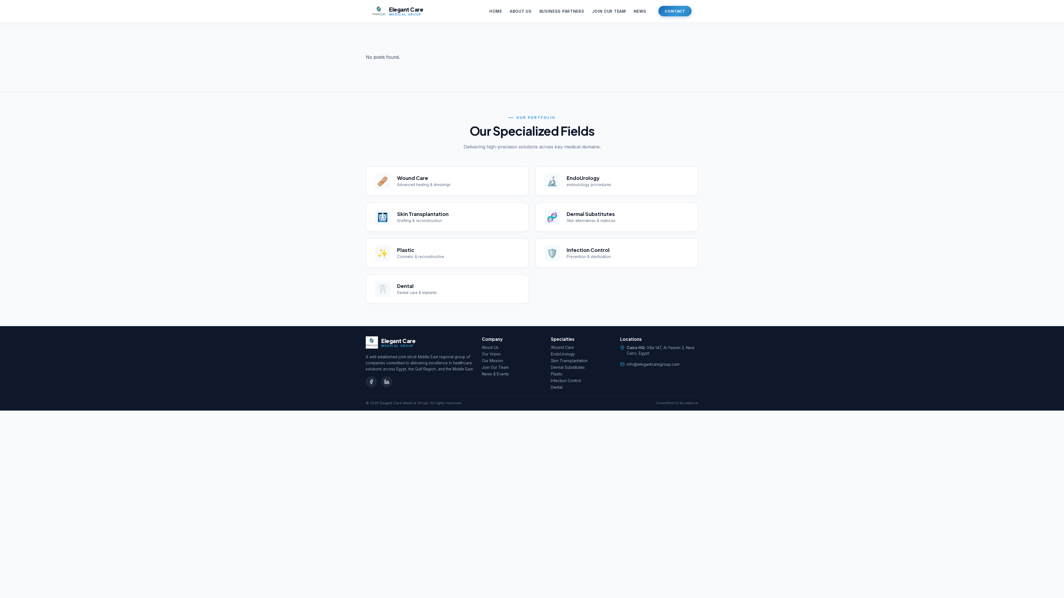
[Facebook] (371, 381)
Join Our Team (609, 11)
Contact (675, 11)
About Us (521, 11)
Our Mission (492, 360)
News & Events (495, 374)
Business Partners (561, 11)
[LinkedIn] (386, 381)
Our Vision (491, 354)
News (640, 11)
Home (495, 11)
